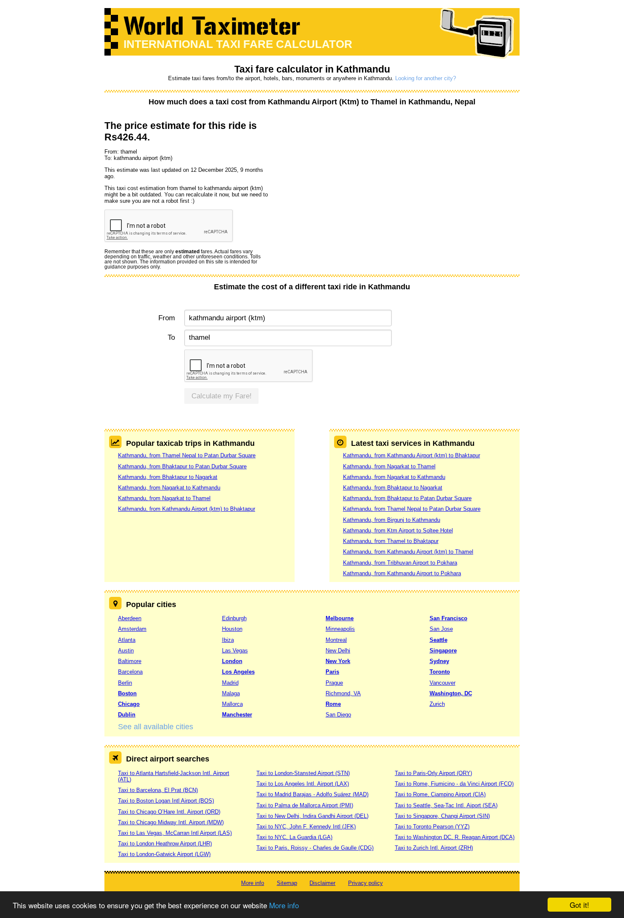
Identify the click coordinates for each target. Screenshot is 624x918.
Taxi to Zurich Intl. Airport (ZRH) (434, 848)
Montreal (336, 640)
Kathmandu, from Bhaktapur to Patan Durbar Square (182, 466)
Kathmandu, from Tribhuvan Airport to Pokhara (400, 563)
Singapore (443, 650)
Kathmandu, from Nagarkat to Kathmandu (169, 487)
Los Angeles (238, 672)
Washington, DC (451, 693)
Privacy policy (365, 883)
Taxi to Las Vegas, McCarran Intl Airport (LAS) (175, 833)
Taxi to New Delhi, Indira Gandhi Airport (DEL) (312, 816)
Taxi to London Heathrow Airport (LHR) (165, 843)
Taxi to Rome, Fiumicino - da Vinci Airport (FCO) (454, 784)
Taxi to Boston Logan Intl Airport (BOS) (166, 801)
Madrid (230, 683)
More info (284, 905)
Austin (126, 650)
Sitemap (287, 883)
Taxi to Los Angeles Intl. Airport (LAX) (302, 784)
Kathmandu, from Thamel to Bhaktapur (390, 541)
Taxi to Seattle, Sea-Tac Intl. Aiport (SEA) (446, 805)
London (232, 661)
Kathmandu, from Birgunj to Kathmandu (391, 520)
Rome (333, 704)
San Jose (441, 629)
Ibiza (228, 640)
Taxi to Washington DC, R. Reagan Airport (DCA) (454, 837)
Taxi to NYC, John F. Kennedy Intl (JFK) (306, 826)
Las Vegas (235, 650)
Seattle (438, 640)
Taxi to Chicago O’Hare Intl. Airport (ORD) (169, 812)
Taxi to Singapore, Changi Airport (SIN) (442, 816)
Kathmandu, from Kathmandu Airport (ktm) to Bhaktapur (186, 509)
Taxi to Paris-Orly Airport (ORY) (433, 773)
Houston (232, 629)
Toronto (440, 672)
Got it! (579, 904)
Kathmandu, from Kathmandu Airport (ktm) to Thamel (408, 552)
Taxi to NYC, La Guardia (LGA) (294, 837)
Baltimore (129, 661)
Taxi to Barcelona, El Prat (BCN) (158, 790)
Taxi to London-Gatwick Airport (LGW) (164, 854)
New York (338, 661)
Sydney (439, 661)
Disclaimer (322, 883)
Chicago (129, 704)
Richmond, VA (343, 693)
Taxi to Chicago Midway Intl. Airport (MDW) (171, 822)
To (171, 337)
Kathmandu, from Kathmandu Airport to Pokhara (402, 573)
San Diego (338, 714)
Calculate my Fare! (221, 396)
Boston (127, 693)
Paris (332, 672)
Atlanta (126, 640)
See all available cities (155, 726)
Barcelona (130, 672)
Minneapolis (340, 629)
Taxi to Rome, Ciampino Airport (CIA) (440, 794)
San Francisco (448, 618)
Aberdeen (129, 618)
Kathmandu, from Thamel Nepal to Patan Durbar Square (187, 455)
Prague (334, 683)
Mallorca (232, 704)
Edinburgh (234, 618)
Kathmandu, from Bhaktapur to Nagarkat (167, 477)
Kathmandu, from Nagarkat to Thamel (164, 498)
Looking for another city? (425, 78)
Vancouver (442, 683)
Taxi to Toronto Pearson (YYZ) (432, 826)
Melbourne (340, 618)
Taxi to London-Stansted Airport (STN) (303, 773)
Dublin (126, 714)
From (166, 318)
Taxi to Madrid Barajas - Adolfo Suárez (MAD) (312, 794)
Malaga (231, 693)
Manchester (237, 714)
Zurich (437, 704)
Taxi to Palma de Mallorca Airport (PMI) (304, 805)
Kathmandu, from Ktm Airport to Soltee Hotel (398, 530)
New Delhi (338, 650)
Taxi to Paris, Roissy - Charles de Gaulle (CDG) (315, 848)
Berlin (125, 683)
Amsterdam (132, 629)
